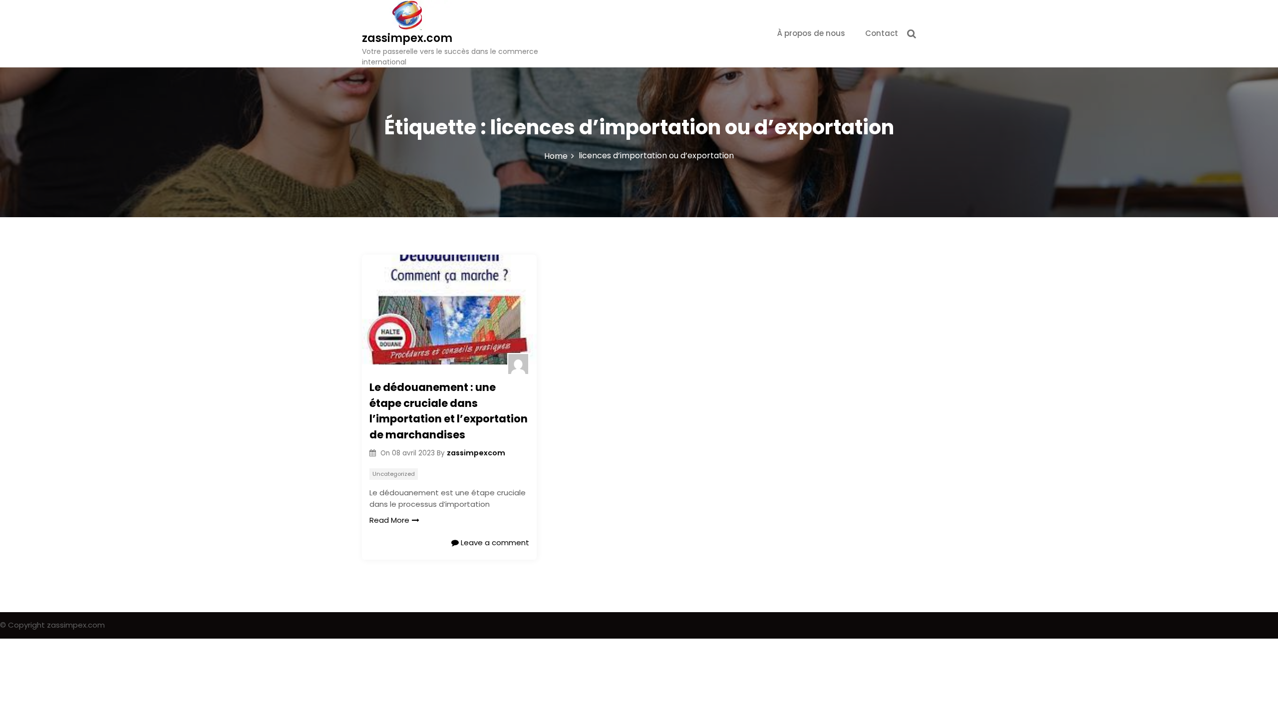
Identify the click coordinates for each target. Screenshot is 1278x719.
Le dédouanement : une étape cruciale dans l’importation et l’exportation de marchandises (448, 411)
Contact (881, 33)
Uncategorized (393, 474)
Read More (389, 520)
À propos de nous (811, 33)
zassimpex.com (407, 38)
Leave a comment (494, 542)
